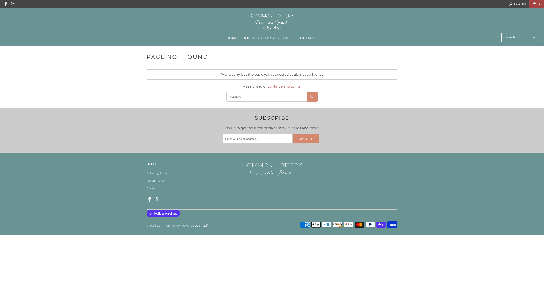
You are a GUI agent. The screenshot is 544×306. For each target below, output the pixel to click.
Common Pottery (169, 225)
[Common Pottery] (272, 22)
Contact (152, 188)
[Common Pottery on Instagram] (13, 4)
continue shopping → (286, 86)
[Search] (534, 37)
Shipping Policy (157, 173)
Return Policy (156, 180)
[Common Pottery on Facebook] (5, 4)
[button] (247, 38)
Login (520, 4)
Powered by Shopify (195, 225)
